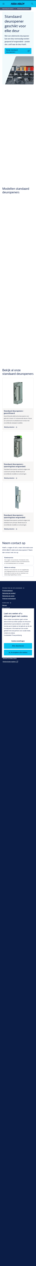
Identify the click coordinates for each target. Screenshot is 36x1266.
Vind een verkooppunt (9, 598)
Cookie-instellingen (18, 641)
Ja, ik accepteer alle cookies (18, 652)
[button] (23, 9)
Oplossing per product (8, 593)
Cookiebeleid (7, 635)
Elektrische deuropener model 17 (16, 175)
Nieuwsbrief (6, 608)
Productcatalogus (7, 590)
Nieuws (4, 605)
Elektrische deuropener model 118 (16, 167)
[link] (9, 9)
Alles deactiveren (18, 646)
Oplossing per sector (8, 596)
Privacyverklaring (17, 635)
